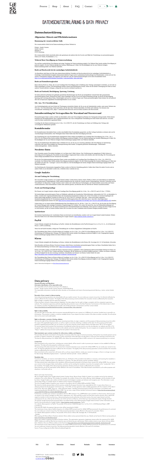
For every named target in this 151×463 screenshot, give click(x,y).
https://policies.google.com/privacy (70, 402)
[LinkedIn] (82, 454)
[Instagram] (73, 454)
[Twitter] (78, 454)
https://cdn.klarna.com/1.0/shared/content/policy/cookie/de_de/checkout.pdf (88, 423)
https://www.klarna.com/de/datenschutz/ (46, 417)
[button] (116, 6)
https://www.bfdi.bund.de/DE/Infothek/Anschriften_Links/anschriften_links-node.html (58, 307)
